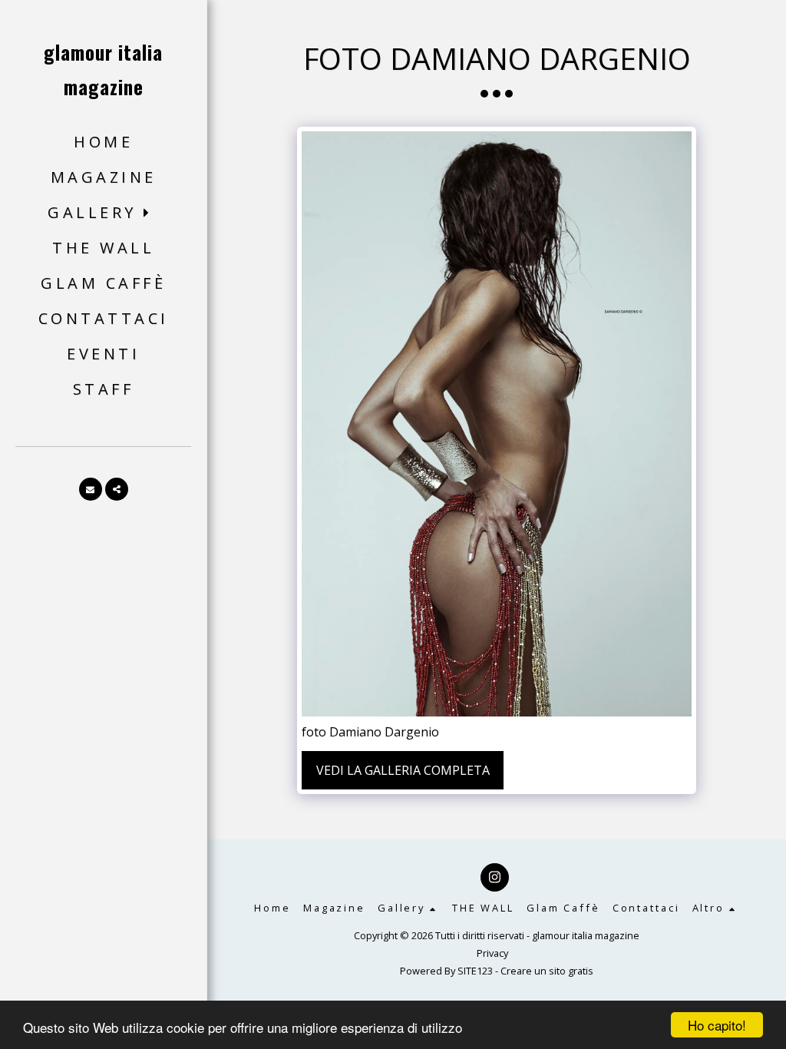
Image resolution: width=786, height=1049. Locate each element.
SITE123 (475, 971)
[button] (103, 213)
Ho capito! (717, 1024)
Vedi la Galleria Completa (403, 770)
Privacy (492, 953)
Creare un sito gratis (546, 971)
